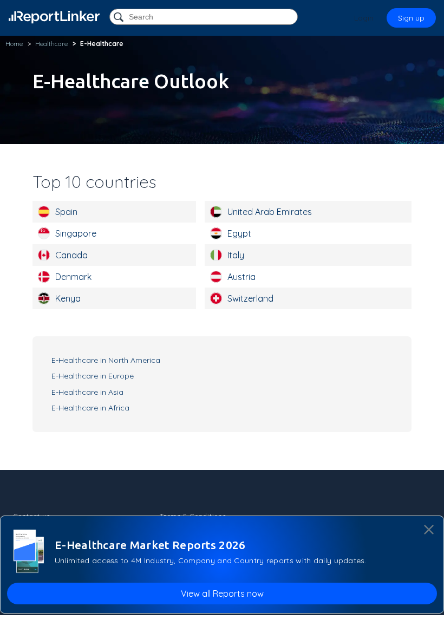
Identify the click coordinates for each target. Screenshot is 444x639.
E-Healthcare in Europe (92, 376)
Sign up (411, 18)
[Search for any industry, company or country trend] (120, 17)
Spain (66, 211)
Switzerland (250, 298)
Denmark (73, 276)
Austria (241, 276)
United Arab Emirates (269, 211)
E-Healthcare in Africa (90, 408)
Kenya (68, 298)
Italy (235, 255)
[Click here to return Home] (54, 17)
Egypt (239, 233)
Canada (71, 255)
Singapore (75, 233)
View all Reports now (222, 593)
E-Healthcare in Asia (87, 392)
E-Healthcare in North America (105, 360)
